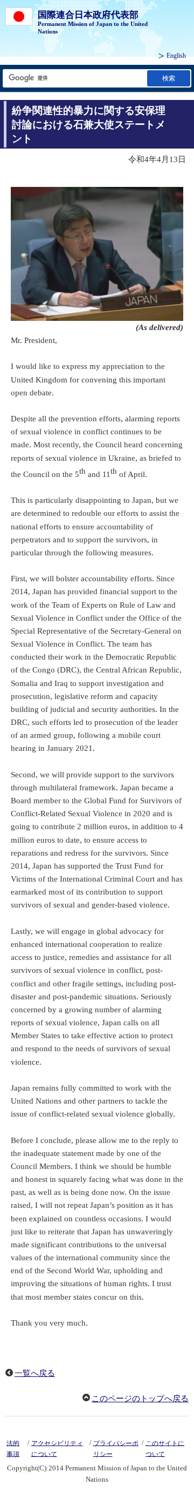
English (176, 55)
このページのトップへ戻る (140, 1398)
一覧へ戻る (35, 1373)
